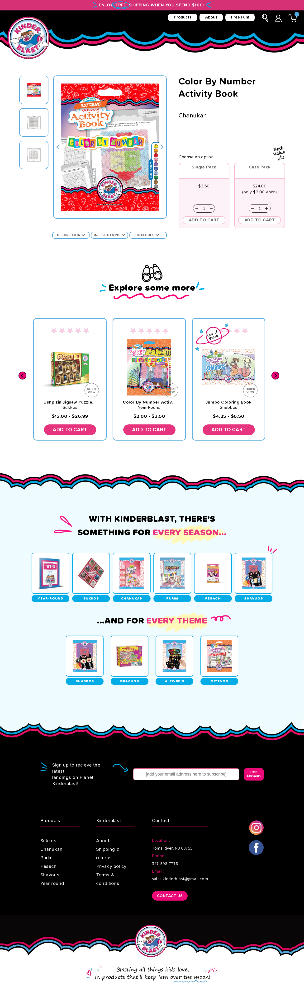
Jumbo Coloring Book (229, 402)
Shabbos (228, 407)
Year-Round (149, 407)
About (211, 17)
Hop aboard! (253, 774)
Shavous (49, 875)
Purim (46, 858)
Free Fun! (240, 17)
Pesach (48, 866)
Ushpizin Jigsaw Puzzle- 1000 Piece (69, 402)
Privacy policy (111, 866)
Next (162, 147)
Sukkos (70, 407)
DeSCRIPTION (69, 235)
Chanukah (51, 849)
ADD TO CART (204, 220)
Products (182, 17)
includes (146, 235)
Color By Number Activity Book (149, 402)
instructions (108, 235)
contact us (170, 896)
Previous (57, 147)
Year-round (52, 883)
